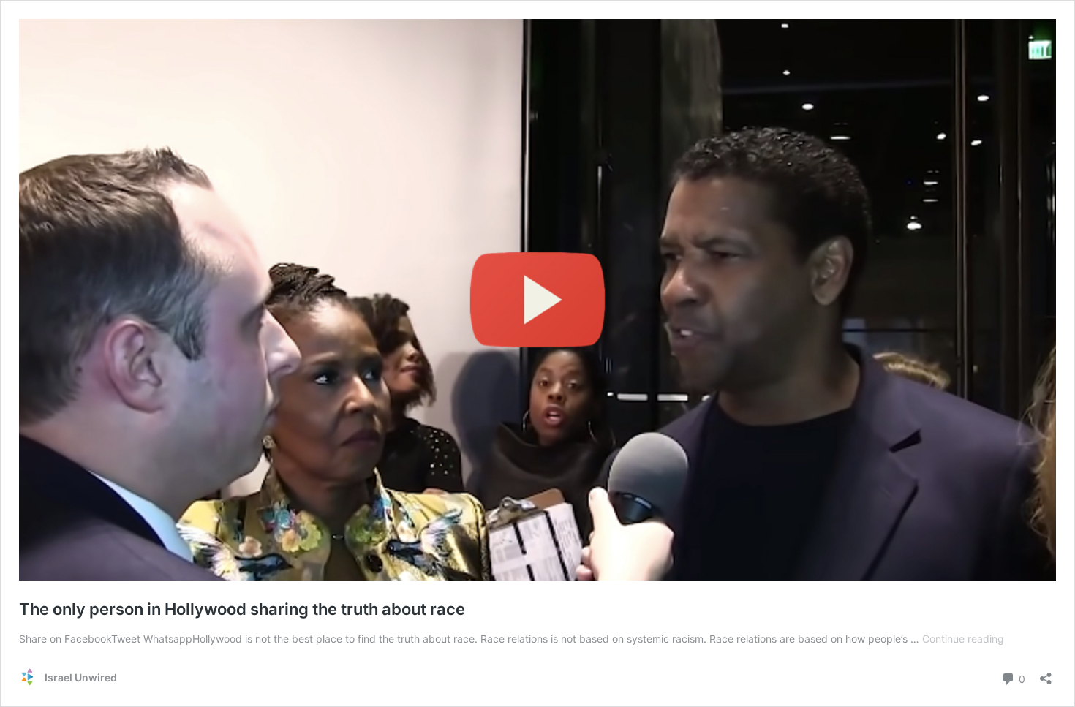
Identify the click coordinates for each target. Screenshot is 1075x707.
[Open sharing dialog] (1046, 673)
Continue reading (963, 638)
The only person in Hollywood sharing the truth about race (242, 609)
